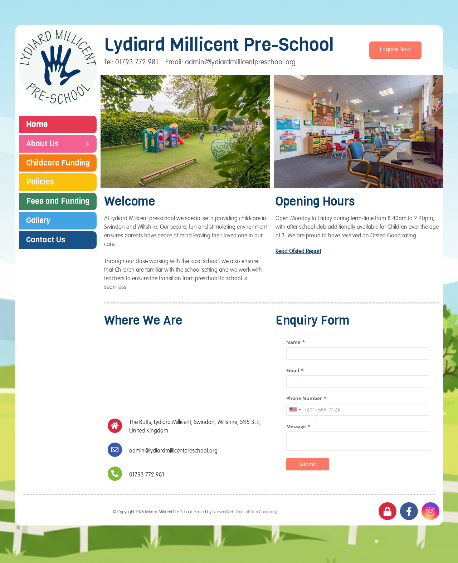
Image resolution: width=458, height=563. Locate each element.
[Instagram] (430, 511)
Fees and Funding (58, 201)
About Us (42, 143)
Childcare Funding (58, 163)
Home (37, 124)
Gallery (38, 220)
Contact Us (45, 239)
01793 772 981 (146, 475)
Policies (40, 182)
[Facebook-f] (409, 511)
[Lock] (387, 511)
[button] (395, 50)
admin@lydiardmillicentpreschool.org (173, 451)
